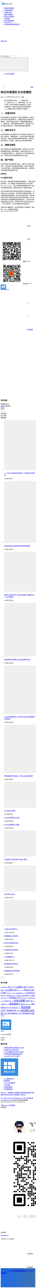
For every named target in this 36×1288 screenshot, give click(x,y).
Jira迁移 (12, 990)
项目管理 (10, 1092)
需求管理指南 (8, 1087)
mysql (21, 990)
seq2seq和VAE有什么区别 (12, 1056)
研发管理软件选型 (8, 1001)
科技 (22, 97)
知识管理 (7, 18)
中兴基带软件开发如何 (11, 950)
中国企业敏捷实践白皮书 (12, 24)
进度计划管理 (8, 14)
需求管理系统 (16, 1007)
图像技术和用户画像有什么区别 (14, 1047)
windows (11, 993)
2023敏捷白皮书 (9, 1078)
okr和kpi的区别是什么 (11, 929)
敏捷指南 (7, 1081)
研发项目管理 (8, 10)
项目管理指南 (8, 1089)
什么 (21, 995)
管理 (32, 1001)
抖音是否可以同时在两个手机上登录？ (16, 859)
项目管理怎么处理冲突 (11, 936)
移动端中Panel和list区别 (11, 1050)
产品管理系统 (20, 993)
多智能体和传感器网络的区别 (13, 1054)
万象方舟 (23, 1094)
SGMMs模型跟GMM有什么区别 (14, 1052)
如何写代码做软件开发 (11, 943)
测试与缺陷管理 (9, 20)
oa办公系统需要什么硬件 (11, 824)
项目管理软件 (15, 1013)
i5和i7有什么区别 (9, 894)
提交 (2, 408)
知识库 (25, 998)
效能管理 (28, 1092)
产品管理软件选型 (11, 995)
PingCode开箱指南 (9, 1083)
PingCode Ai (7, 22)
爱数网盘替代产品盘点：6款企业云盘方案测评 (18, 776)
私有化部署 (22, 1000)
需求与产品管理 (9, 16)
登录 (2, 41)
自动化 (12, 1094)
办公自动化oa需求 (9, 810)
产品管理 (16, 1092)
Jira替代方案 (8, 12)
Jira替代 (21, 987)
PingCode (3, 1092)
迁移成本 (5, 1004)
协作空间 (6, 1094)
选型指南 (16, 1004)
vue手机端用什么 (9, 957)
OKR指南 (7, 1085)
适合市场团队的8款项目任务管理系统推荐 (17, 546)
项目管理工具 (13, 1011)
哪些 (28, 995)
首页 (9, 73)
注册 (5, 41)
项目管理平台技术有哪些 (12, 971)
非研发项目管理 (9, 8)
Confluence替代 (8, 987)
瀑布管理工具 (16, 998)
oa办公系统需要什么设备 (11, 817)
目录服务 (17, 1094)
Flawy (2, 97)
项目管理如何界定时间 (11, 964)
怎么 (6, 998)
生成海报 (30, 329)
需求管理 (28, 1004)
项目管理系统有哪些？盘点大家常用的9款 (17, 659)
